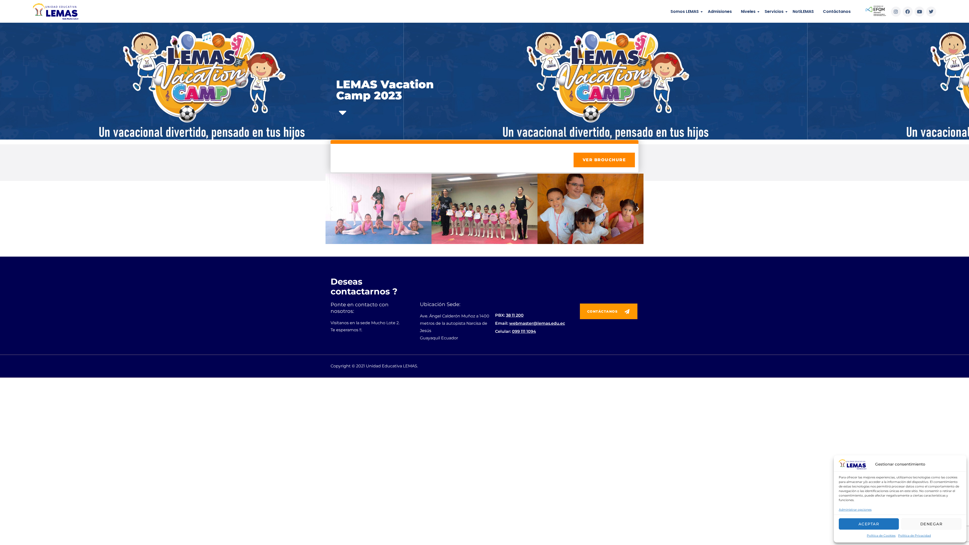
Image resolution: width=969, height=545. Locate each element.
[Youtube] (919, 12)
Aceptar (868, 524)
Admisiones (720, 11)
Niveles (748, 11)
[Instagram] (896, 12)
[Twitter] (931, 12)
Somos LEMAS (684, 11)
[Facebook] (908, 12)
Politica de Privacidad (914, 535)
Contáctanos (837, 11)
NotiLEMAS (803, 11)
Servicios (774, 11)
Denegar (931, 524)
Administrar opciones (855, 509)
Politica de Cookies (881, 535)
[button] (331, 209)
